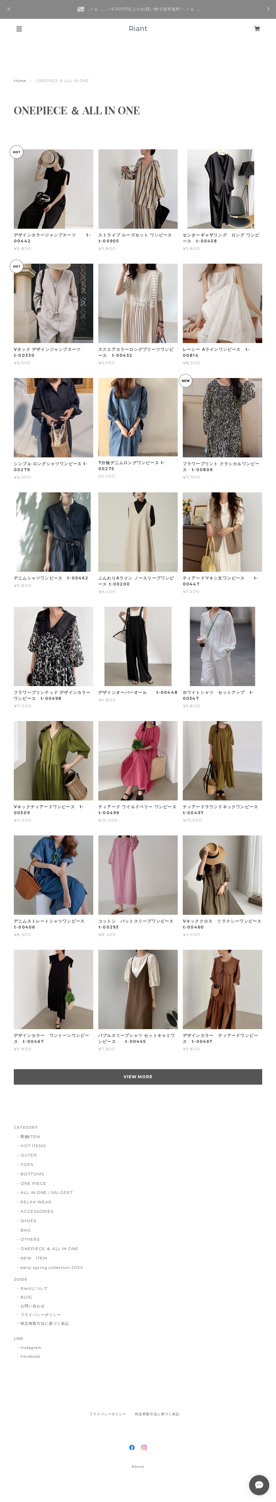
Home (20, 80)
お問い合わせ (33, 1306)
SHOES (28, 1220)
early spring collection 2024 (52, 1267)
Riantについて (34, 1288)
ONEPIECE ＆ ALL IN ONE (49, 1248)
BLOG (26, 1297)
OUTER (29, 1155)
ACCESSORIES (37, 1211)
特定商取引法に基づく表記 (45, 1323)
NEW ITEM (34, 1258)
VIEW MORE (138, 1076)
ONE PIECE (33, 1183)
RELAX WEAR (36, 1201)
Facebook (30, 1356)
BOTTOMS (32, 1173)
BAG (26, 1230)
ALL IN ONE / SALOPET (47, 1192)
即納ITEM (30, 1136)
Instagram (31, 1347)
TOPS (27, 1164)
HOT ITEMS (33, 1145)
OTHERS (30, 1239)
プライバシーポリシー (41, 1314)
